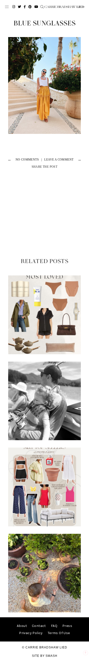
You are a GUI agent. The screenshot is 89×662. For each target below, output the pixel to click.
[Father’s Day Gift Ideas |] (44, 439)
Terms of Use (59, 633)
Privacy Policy (31, 633)
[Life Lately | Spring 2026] (44, 611)
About (22, 626)
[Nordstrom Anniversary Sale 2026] (44, 353)
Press (67, 626)
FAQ (54, 626)
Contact (39, 626)
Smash (51, 656)
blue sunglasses (45, 23)
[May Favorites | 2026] (44, 525)
